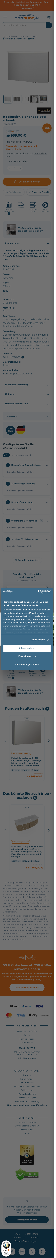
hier (39, 632)
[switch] (6, 1253)
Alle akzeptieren (27, 648)
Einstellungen (25, 656)
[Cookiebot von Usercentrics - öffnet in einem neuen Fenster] (38, 592)
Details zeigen (37, 639)
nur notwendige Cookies (27, 664)
